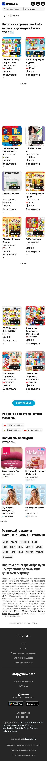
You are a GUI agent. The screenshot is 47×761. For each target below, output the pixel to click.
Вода (5, 541)
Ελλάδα (6, 725)
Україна (13, 731)
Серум (39, 552)
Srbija (26, 728)
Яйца (40, 611)
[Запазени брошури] (33, 4)
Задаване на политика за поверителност (23, 745)
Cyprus (40, 722)
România (19, 728)
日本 (27, 725)
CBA (4, 596)
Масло (17, 611)
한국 (32, 725)
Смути (39, 547)
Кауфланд (19, 593)
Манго (14, 541)
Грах (5, 547)
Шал (20, 552)
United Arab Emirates (27, 722)
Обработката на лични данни (23, 755)
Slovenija (33, 728)
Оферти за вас (23, 403)
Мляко (25, 611)
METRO (40, 593)
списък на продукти (23, 662)
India (22, 725)
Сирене (33, 611)
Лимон (29, 547)
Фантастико (30, 593)
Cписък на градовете (23, 658)
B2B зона (23, 686)
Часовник (24, 541)
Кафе (4, 613)
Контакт (23, 648)
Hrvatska (15, 725)
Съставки (7, 557)
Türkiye (6, 731)
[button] (38, 4)
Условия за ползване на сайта (23, 750)
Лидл (13, 430)
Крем (20, 547)
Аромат (29, 552)
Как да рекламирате (23, 681)
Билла (34, 430)
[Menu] (43, 4)
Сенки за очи (9, 552)
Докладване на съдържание (24, 653)
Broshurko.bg (14, 583)
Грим (12, 547)
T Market (15, 425)
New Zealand (8, 728)
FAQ (23, 643)
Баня (34, 541)
